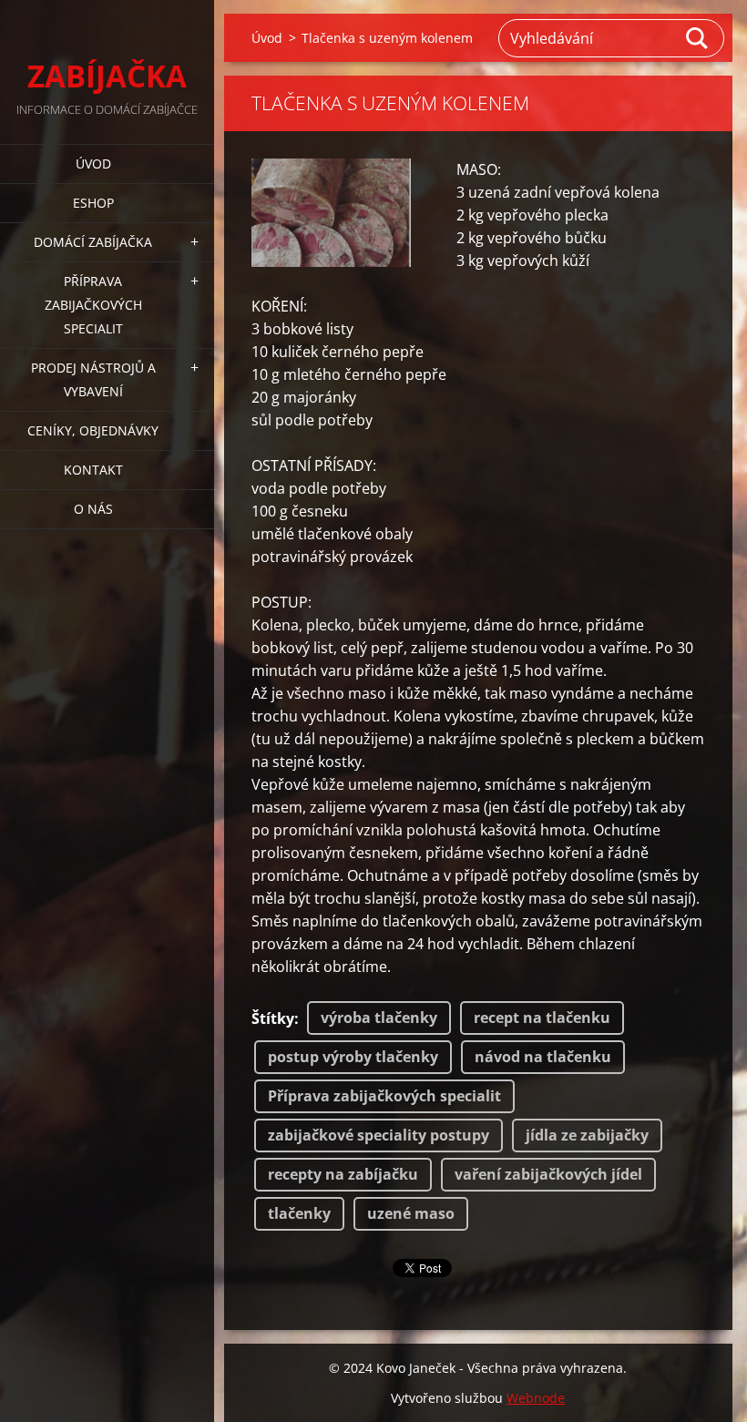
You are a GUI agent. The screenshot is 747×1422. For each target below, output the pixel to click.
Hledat (698, 38)
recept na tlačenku (542, 1018)
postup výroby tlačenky (353, 1057)
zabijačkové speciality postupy (378, 1135)
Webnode (536, 1398)
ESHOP (93, 202)
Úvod (93, 163)
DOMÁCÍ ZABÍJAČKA (93, 242)
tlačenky (299, 1213)
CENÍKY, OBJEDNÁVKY (93, 430)
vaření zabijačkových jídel (548, 1174)
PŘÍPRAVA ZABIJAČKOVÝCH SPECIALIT (93, 304)
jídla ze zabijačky (587, 1135)
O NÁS (93, 508)
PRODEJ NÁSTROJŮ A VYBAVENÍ (93, 379)
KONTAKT (93, 469)
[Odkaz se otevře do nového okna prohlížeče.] (331, 213)
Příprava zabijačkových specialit (384, 1096)
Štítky (272, 1018)
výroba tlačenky (379, 1018)
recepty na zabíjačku (343, 1174)
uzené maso (411, 1213)
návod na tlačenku (543, 1057)
